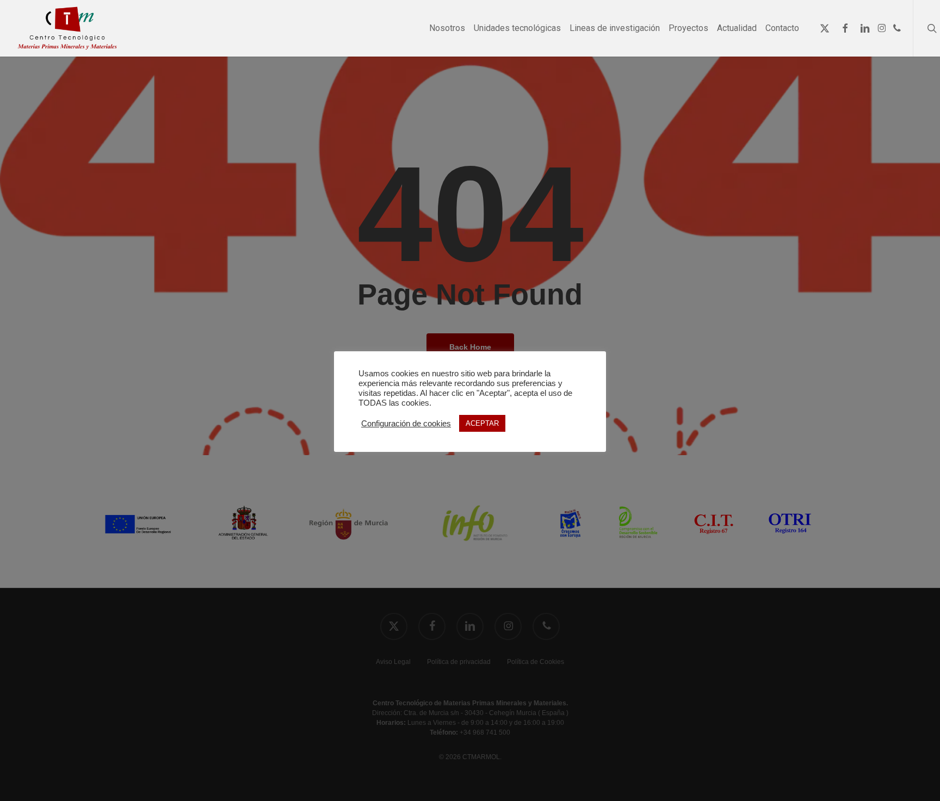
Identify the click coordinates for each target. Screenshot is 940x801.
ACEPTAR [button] (482, 423)
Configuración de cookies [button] (406, 423)
